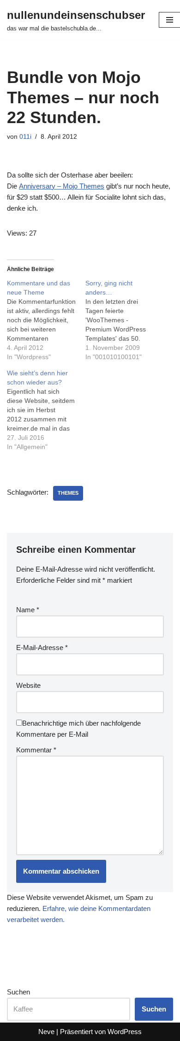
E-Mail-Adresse (42, 647)
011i (25, 136)
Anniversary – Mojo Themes (61, 186)
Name (27, 610)
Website (28, 685)
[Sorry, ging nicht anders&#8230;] (124, 319)
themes (68, 493)
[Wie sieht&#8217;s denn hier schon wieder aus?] (46, 409)
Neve (46, 1031)
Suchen (18, 992)
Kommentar (36, 750)
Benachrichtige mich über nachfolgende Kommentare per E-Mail (78, 728)
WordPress (125, 1031)
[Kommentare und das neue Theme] (46, 319)
